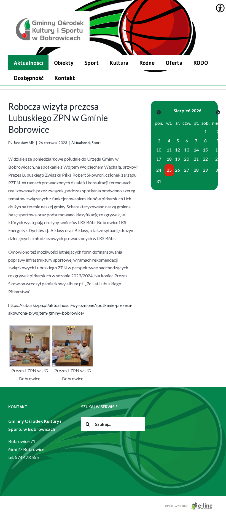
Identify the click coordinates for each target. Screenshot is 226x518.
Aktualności (80, 142)
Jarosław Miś (23, 142)
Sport (96, 142)
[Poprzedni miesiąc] (159, 112)
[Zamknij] (215, 56)
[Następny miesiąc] (218, 112)
